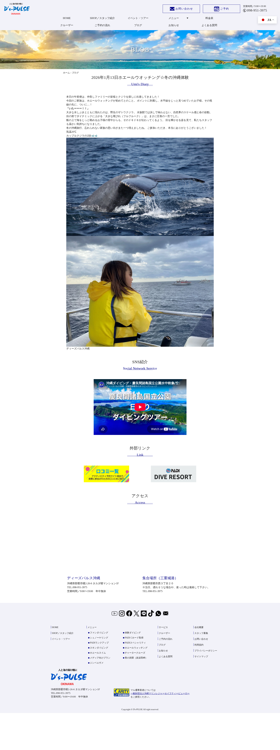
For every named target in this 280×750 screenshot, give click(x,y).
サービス (163, 627)
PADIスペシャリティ (135, 643)
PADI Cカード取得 (134, 637)
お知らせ (174, 25)
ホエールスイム (98, 653)
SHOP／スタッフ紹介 (102, 18)
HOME (67, 18)
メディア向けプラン (100, 658)
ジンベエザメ (97, 663)
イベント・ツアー (138, 18)
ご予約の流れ (102, 25)
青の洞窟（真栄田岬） (136, 658)
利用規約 (199, 645)
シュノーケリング (99, 637)
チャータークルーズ (135, 653)
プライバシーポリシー (205, 650)
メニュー (174, 18)
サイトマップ (201, 656)
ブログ (138, 25)
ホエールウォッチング (136, 648)
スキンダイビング (99, 648)
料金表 (209, 18)
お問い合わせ (184, 8)
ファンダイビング (99, 632)
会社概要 (199, 627)
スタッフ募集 (201, 633)
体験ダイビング (133, 632)
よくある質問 (209, 25)
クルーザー (66, 25)
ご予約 (224, 8)
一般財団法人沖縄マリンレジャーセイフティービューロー (160, 693)
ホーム (66, 73)
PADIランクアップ (99, 643)
